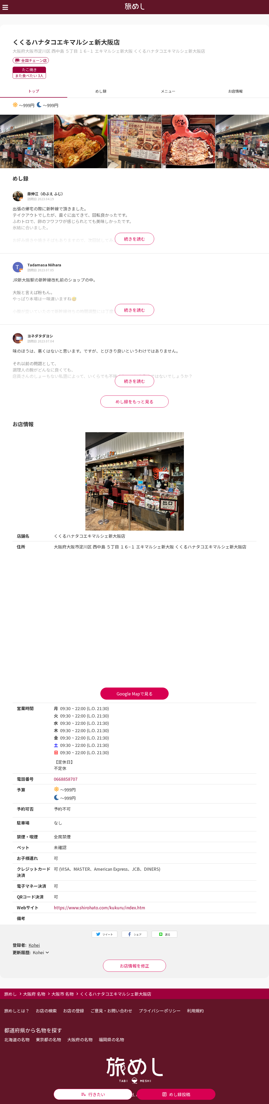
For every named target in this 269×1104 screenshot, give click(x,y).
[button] (134, 952)
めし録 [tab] (100, 91)
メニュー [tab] (168, 91)
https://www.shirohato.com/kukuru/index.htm (99, 907)
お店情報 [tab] (235, 91)
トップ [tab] (33, 91)
